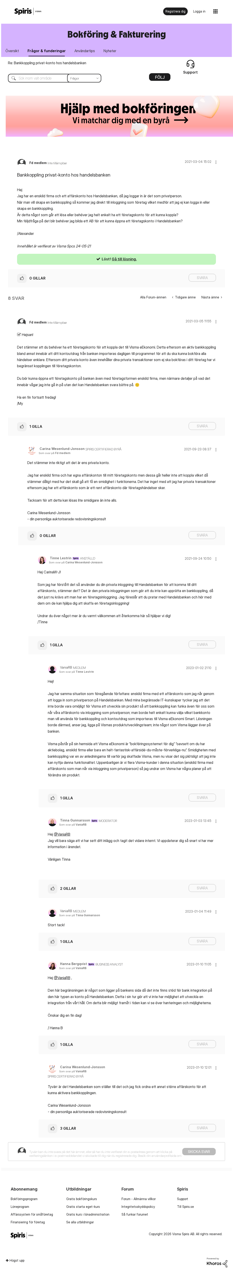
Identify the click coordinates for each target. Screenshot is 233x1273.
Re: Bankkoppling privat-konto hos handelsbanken (47, 63)
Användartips (84, 51)
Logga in (199, 11)
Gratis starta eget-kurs (83, 1207)
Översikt (12, 51)
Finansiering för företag (28, 1222)
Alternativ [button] (159, 79)
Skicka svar (199, 1151)
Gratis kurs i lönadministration (87, 1214)
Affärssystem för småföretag (32, 1214)
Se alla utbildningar (80, 1222)
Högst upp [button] (17, 1260)
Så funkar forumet (135, 1214)
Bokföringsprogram (24, 1199)
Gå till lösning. (124, 259)
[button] (216, 162)
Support (182, 1199)
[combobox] (51, 78)
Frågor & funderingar (47, 51)
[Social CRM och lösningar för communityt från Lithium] (217, 1262)
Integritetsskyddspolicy (138, 1207)
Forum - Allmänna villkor (139, 1199)
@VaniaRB (62, 834)
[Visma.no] (28, 11)
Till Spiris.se (185, 1207)
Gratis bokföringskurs (81, 1199)
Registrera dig (175, 11)
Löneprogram (20, 1207)
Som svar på (54, 453)
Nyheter (110, 51)
